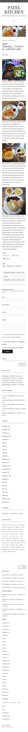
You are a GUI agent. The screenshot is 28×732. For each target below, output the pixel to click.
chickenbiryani (10, 529)
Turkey (22, 549)
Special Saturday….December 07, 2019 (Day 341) (12, 378)
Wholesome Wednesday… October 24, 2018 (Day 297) (14, 274)
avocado (11, 525)
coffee (7, 533)
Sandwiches (18, 547)
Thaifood (17, 549)
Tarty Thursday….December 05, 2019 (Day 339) (12, 382)
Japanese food (5, 542)
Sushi (12, 549)
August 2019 (5, 439)
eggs (4, 266)
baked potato (21, 525)
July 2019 (4, 443)
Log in (3, 709)
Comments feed (6, 716)
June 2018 (4, 485)
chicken (4, 529)
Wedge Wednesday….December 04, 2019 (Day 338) (13, 384)
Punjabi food (18, 266)
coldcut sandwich (14, 533)
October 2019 (5, 433)
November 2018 (6, 469)
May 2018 (4, 489)
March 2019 (5, 456)
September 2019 (6, 436)
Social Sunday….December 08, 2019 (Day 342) (12, 376)
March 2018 (5, 495)
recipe (20, 513)
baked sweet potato (6, 527)
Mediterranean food (15, 542)
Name (3, 297)
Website (4, 312)
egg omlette (5, 536)
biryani (22, 527)
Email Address (6, 304)
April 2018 (4, 492)
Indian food (8, 540)
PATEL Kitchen (14, 10)
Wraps (13, 551)
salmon (7, 547)
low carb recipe (13, 513)
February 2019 (6, 459)
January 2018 (5, 502)
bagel (16, 525)
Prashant (6, 54)
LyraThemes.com (9, 726)
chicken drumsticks (6, 531)
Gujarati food (10, 266)
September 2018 (6, 475)
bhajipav (18, 527)
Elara (3, 725)
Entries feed (5, 712)
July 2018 (4, 482)
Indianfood (15, 540)
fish (13, 536)
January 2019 (5, 462)
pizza (17, 545)
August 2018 (5, 479)
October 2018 (5, 472)
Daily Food (4, 40)
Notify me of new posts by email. (13, 347)
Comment (4, 319)
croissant (21, 533)
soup (23, 547)
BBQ (14, 527)
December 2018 (6, 466)
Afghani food (5, 525)
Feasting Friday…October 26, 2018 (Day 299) (13, 280)
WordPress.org (6, 719)
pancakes (12, 545)
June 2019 (4, 446)
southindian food (6, 549)
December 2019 (6, 426)
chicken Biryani (18, 529)
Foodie (17, 536)
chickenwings (15, 531)
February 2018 (6, 499)
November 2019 (6, 429)
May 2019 (4, 449)
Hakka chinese (16, 538)
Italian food (21, 540)
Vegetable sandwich (6, 551)
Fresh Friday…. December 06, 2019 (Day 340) (12, 380)
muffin (7, 545)
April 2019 (4, 452)
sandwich (12, 547)
